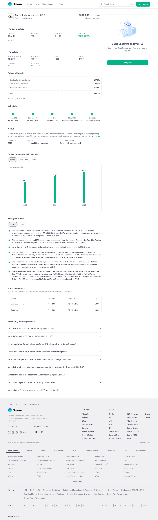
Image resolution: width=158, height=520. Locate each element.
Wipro (10, 476)
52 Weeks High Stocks (17, 460)
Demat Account (133, 431)
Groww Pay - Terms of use (117, 494)
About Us (85, 414)
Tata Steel (70, 464)
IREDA (39, 464)
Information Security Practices (52, 494)
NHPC (10, 468)
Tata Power (70, 468)
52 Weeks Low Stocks (46, 460)
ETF (110, 424)
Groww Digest (132, 428)
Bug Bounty (99, 494)
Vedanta (126, 472)
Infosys (97, 472)
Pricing (85, 417)
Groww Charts (132, 424)
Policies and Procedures (72, 490)
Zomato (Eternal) (101, 464)
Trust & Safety (88, 435)
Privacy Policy (112, 490)
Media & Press (88, 424)
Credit (147, 417)
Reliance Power (129, 476)
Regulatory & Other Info (94, 490)
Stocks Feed (99, 456)
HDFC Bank (128, 468)
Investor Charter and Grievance (79, 494)
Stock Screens (132, 417)
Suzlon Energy (100, 460)
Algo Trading (132, 421)
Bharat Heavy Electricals (75, 472)
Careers (85, 428)
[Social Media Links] (9, 432)
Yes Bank (98, 468)
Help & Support (88, 431)
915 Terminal (132, 414)
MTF (110, 421)
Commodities (114, 435)
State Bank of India (44, 468)
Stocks (111, 414)
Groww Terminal (115, 438)
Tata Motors (13, 464)
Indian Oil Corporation (74, 476)
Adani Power (42, 472)
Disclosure (125, 490)
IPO (110, 428)
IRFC (125, 460)
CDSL (39, 476)
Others (145, 505)
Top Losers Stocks (44, 456)
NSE (25, 490)
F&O (110, 417)
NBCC (97, 476)
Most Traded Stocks (74, 456)
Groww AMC (132, 435)
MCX (38, 490)
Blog (84, 421)
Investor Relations (89, 438)
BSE (32, 490)
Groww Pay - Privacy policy (35, 498)
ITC (9, 472)
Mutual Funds (114, 431)
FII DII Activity (129, 456)
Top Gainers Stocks (15, 456)
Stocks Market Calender (75, 460)
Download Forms (30, 494)
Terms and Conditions (51, 490)
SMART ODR (137, 490)
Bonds (147, 414)
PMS (129, 438)
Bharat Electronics (130, 464)
